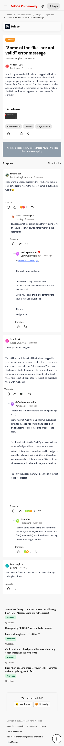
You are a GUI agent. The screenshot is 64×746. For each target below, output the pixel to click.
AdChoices (14, 742)
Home (9, 14)
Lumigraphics (16, 564)
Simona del (15, 173)
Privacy (43, 726)
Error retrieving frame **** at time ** (22, 634)
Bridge (38, 14)
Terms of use (32, 726)
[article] (32, 191)
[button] (6, 7)
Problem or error (13, 126)
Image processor (43, 126)
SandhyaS (15, 339)
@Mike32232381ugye (28, 260)
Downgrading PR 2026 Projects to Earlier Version (28, 628)
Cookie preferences (14, 731)
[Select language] (42, 6)
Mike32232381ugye (24, 215)
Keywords (29, 126)
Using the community (15, 726)
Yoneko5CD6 (16, 64)
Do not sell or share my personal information (25, 736)
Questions (50, 14)
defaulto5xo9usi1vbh (25, 402)
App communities (24, 14)
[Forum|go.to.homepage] (24, 6)
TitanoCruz (26, 519)
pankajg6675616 (29, 252)
